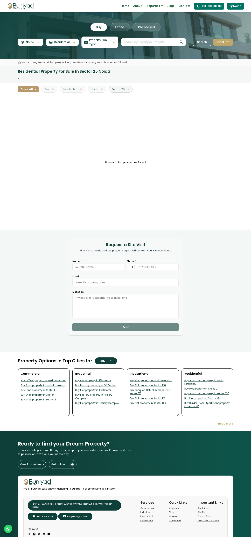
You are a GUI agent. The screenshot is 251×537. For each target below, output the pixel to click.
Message (78, 292)
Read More (225, 424)
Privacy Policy (205, 516)
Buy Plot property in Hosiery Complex (97, 403)
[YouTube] (48, 534)
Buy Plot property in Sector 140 (148, 403)
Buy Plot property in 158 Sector (93, 390)
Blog (171, 512)
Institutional (146, 520)
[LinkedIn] (44, 534)
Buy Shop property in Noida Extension (43, 385)
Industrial (145, 512)
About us (174, 508)
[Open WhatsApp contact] (8, 529)
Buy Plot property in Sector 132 (147, 398)
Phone (131, 261)
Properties (154, 6)
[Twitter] (39, 534)
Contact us (175, 520)
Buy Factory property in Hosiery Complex (93, 396)
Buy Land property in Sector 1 (38, 390)
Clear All (28, 89)
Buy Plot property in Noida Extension (151, 380)
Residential (146, 516)
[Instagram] (29, 534)
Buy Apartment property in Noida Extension (204, 382)
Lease (119, 27)
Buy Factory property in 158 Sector (95, 385)
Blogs (171, 6)
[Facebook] (34, 534)
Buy (98, 27)
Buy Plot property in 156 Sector (93, 380)
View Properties (32, 464)
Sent (125, 327)
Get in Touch (59, 464)
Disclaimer (203, 508)
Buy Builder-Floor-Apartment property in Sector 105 (207, 404)
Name (77, 261)
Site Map (202, 512)
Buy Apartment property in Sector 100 (206, 393)
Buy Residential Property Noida (51, 62)
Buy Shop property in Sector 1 (38, 395)
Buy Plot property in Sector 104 (202, 398)
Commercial (147, 508)
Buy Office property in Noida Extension (43, 380)
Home (125, 6)
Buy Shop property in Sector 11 (38, 399)
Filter (220, 42)
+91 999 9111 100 (211, 6)
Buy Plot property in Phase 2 (200, 388)
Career (173, 516)
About (137, 6)
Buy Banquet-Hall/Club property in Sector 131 (150, 391)
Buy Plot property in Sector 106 (148, 385)
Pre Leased (146, 27)
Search (202, 42)
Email (75, 276)
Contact (184, 6)
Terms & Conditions (208, 520)
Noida (237, 6)
